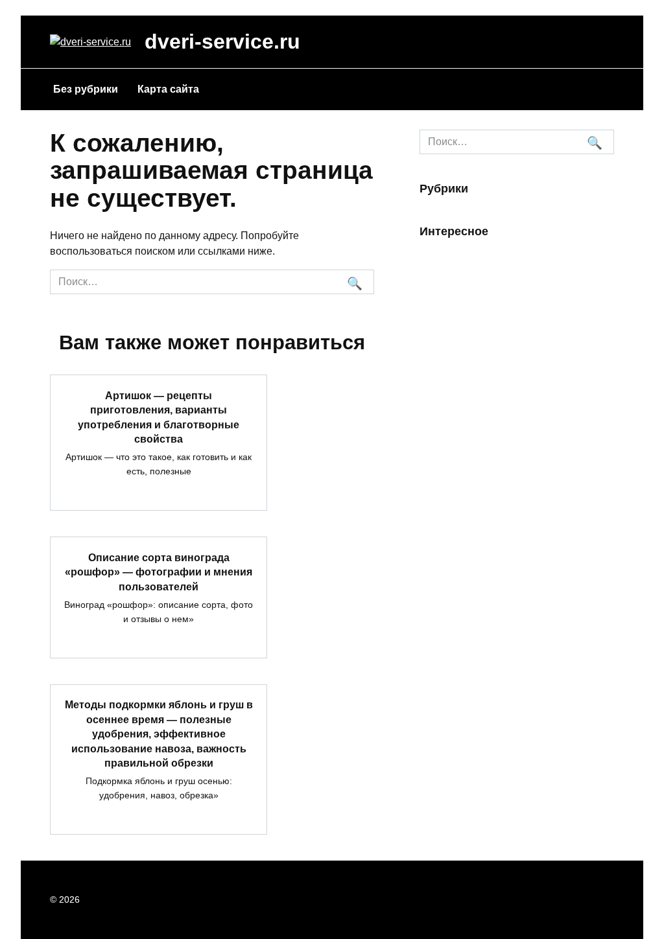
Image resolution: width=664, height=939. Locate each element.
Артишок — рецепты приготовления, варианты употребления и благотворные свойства (158, 416)
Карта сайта (168, 89)
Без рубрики (85, 89)
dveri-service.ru (222, 41)
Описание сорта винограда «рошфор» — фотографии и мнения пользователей (158, 571)
